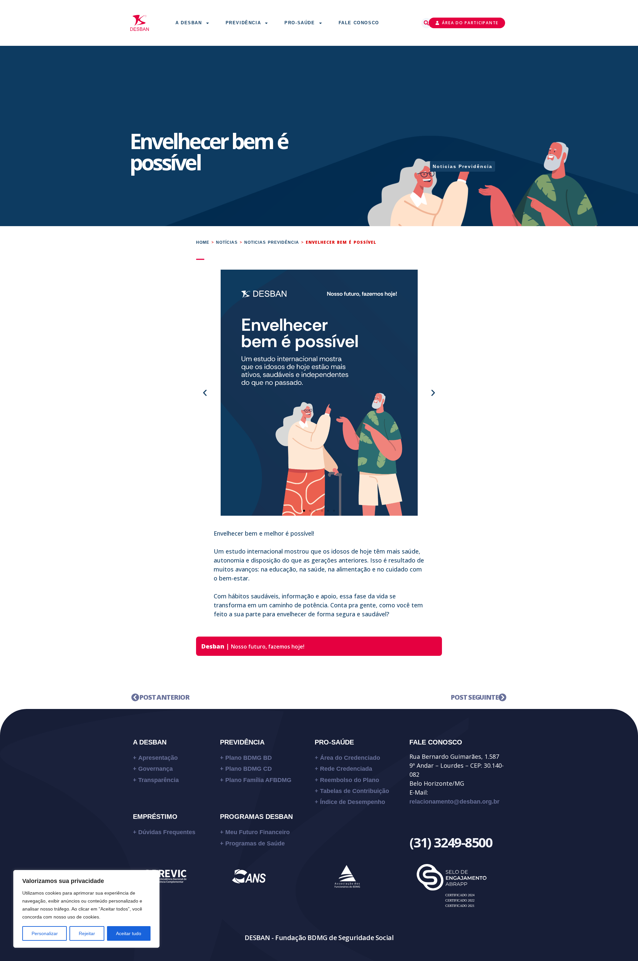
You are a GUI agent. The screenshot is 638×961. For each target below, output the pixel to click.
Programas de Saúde (255, 843)
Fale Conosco (359, 22)
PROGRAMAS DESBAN (256, 816)
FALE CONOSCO (435, 742)
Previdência (243, 22)
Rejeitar (87, 933)
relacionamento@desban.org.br (454, 801)
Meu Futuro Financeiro (257, 832)
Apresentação (158, 757)
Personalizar (45, 933)
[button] (426, 23)
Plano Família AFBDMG (258, 780)
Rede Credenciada (346, 768)
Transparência (158, 780)
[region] (86, 909)
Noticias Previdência (462, 166)
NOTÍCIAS (227, 242)
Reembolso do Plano (349, 780)
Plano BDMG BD (248, 757)
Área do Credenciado (350, 757)
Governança (155, 768)
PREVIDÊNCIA (242, 742)
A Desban (188, 22)
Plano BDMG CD (248, 768)
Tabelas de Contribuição (354, 791)
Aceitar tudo (128, 933)
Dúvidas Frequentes (167, 832)
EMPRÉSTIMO (155, 816)
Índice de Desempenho (352, 802)
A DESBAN (149, 742)
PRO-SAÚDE (334, 742)
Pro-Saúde (299, 22)
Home (202, 242)
